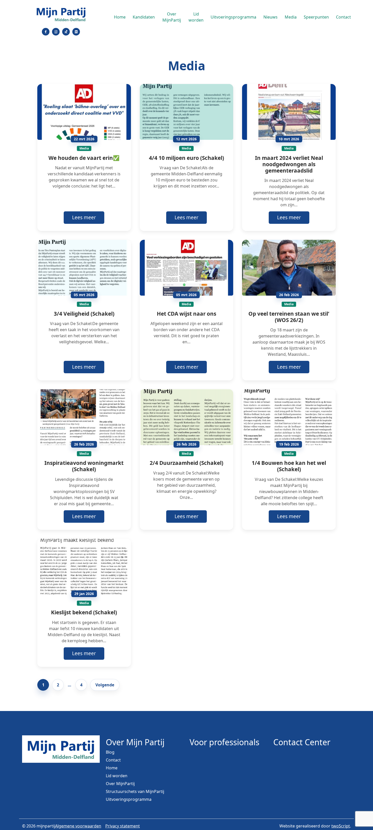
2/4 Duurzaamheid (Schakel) (186, 462)
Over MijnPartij (171, 17)
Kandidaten (144, 17)
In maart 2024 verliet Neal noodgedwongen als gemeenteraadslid (289, 164)
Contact (343, 17)
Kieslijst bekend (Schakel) (84, 612)
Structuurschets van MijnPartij (135, 791)
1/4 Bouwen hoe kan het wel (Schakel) (289, 466)
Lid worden (196, 17)
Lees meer (84, 217)
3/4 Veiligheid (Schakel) (84, 313)
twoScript (340, 826)
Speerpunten (316, 17)
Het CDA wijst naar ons (186, 313)
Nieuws (270, 17)
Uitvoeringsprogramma (233, 17)
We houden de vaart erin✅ (84, 157)
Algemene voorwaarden (78, 826)
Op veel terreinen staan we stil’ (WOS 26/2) (288, 317)
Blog (110, 752)
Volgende (104, 685)
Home (120, 17)
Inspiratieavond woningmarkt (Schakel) (84, 466)
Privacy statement (122, 826)
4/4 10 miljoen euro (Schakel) (186, 157)
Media (291, 17)
